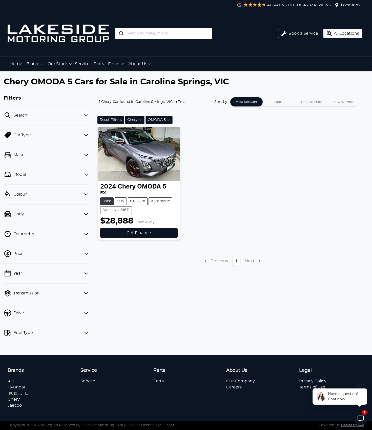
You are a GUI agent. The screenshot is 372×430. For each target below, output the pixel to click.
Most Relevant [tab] (246, 101)
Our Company (240, 381)
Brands (33, 64)
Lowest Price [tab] (344, 101)
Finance (116, 64)
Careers (234, 387)
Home (16, 64)
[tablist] (295, 102)
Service (82, 64)
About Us (137, 64)
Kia (11, 381)
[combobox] (184, 33)
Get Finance (139, 233)
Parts (99, 64)
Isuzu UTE (18, 393)
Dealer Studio (352, 425)
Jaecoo (15, 405)
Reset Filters (111, 120)
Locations (350, 5)
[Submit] (121, 33)
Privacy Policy (312, 381)
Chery (14, 399)
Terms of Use (312, 387)
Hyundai (16, 387)
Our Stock (58, 64)
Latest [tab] (279, 101)
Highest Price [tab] (311, 101)
